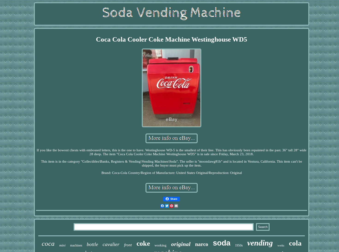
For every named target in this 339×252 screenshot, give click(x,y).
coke (143, 243)
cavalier (111, 244)
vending (260, 243)
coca (48, 243)
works (280, 245)
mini (62, 245)
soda (221, 243)
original (180, 244)
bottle (92, 244)
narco (201, 244)
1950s (239, 245)
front (128, 245)
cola (295, 243)
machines (76, 245)
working (161, 245)
